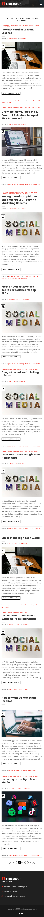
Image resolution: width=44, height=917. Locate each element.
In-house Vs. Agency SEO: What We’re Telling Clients (19, 617)
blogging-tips (7, 25)
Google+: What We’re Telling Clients (20, 373)
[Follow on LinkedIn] (24, 914)
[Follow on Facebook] (19, 914)
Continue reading (11, 93)
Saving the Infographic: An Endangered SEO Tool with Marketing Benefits (19, 200)
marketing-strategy (31, 25)
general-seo (18, 25)
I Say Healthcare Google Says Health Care (21, 456)
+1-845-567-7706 (11, 891)
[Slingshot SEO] (12, 4)
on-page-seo (32, 108)
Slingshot (22, 39)
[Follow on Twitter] (22, 914)
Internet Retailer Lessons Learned (18, 31)
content (5, 192)
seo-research (6, 187)
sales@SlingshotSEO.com (14, 896)
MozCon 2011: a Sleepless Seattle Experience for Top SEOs (19, 290)
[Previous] (10, 862)
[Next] (33, 862)
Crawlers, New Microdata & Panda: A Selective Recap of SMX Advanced (20, 115)
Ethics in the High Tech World (21, 538)
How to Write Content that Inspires (19, 699)
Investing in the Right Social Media (20, 780)
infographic (23, 192)
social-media (6, 27)
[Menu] (41, 3)
